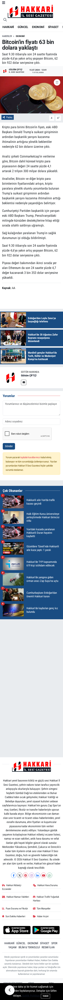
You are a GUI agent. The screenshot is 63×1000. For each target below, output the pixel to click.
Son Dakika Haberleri (15, 916)
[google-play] (46, 930)
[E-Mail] (23, 382)
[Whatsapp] (49, 875)
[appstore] (17, 930)
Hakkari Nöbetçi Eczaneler (11, 887)
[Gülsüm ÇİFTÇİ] (10, 377)
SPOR (54, 943)
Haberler (7, 36)
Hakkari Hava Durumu (47, 885)
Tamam (45, 996)
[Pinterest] (25, 875)
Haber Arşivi (42, 916)
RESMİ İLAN (48, 947)
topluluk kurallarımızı (30, 457)
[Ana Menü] (3, 2)
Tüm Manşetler (44, 908)
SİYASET (53, 27)
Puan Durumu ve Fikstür (17, 908)
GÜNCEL (23, 27)
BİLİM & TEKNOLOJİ (29, 947)
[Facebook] (13, 875)
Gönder (9, 446)
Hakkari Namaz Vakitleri (17, 896)
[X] (19, 875)
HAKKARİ (8, 27)
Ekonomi (20, 36)
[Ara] (5, 20)
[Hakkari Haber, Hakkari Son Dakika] (30, 11)
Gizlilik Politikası (31, 995)
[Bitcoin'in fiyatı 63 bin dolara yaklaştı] (31, 95)
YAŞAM (12, 947)
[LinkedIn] (37, 875)
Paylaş (9, 117)
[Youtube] (43, 875)
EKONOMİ (38, 27)
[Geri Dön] (10, 990)
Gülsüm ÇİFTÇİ (28, 375)
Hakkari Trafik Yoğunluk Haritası (46, 898)
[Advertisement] (31, 653)
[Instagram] (31, 875)
